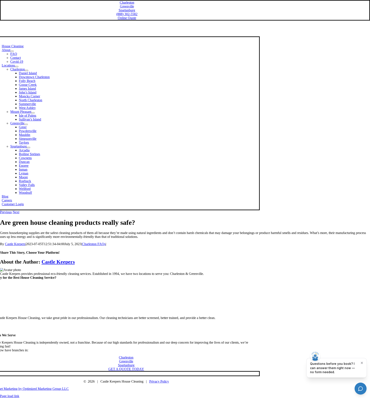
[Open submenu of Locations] (16, 66)
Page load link (9, 396)
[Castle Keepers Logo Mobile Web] (126, 310)
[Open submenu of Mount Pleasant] (33, 112)
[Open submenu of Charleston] (26, 70)
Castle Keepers (15, 244)
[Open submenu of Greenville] (26, 124)
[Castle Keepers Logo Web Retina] (126, 34)
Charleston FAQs (94, 244)
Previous (6, 212)
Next (16, 212)
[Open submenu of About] (12, 51)
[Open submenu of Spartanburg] (28, 147)
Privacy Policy (159, 381)
